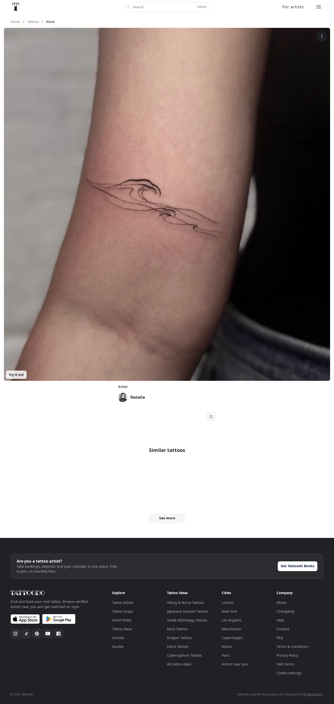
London (228, 602)
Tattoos (202, 7)
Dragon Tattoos (179, 637)
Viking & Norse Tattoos (185, 602)
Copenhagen (232, 637)
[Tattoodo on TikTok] (26, 634)
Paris (226, 655)
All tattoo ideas (179, 664)
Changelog (285, 611)
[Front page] (16, 7)
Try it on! (16, 374)
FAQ (280, 637)
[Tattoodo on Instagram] (15, 634)
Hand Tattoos (178, 646)
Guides (118, 646)
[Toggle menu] (318, 7)
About (281, 602)
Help (280, 620)
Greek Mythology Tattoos (187, 620)
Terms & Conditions (293, 646)
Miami (227, 646)
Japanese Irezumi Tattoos (187, 611)
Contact (283, 629)
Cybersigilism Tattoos (184, 655)
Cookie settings (289, 673)
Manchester (231, 629)
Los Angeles (231, 620)
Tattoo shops (122, 611)
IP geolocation (313, 694)
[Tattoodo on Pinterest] (37, 634)
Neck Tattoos (177, 629)
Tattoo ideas (122, 629)
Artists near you (235, 664)
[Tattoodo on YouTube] (48, 634)
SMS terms (285, 664)
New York (229, 611)
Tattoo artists (123, 602)
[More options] (321, 36)
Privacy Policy (287, 655)
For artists (293, 7)
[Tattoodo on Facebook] (58, 634)
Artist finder (122, 620)
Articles (118, 637)
